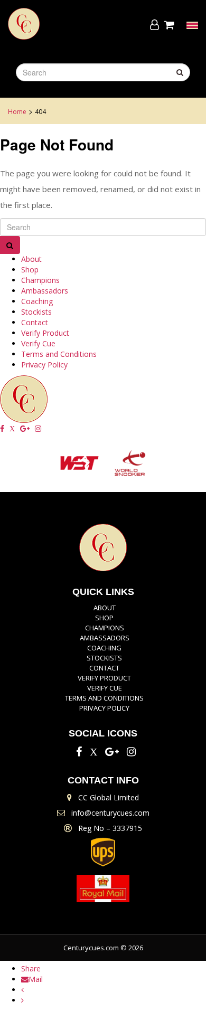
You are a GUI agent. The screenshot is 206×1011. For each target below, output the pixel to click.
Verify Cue (38, 343)
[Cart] (170, 24)
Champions (40, 280)
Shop (30, 269)
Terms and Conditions (59, 354)
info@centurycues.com (110, 813)
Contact (34, 322)
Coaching (37, 301)
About (31, 259)
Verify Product (45, 333)
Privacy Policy (44, 365)
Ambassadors (44, 291)
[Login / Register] (154, 24)
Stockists (36, 312)
